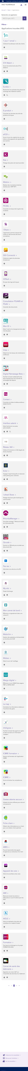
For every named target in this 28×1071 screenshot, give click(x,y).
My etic (6, 588)
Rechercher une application (9, 15)
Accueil (4, 10)
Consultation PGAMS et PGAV (13, 302)
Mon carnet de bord (11, 610)
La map (6, 704)
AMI (5, 893)
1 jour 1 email (9, 41)
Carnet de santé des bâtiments (11, 967)
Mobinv (6, 182)
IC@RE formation (10, 753)
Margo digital (9, 680)
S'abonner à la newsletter (12, 1055)
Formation (7, 942)
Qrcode (6, 542)
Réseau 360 (8, 447)
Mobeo (6, 658)
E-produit (7, 111)
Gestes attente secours (12, 799)
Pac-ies (6, 566)
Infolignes (7, 728)
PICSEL (6, 206)
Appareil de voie (10, 871)
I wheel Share (9, 495)
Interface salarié (10, 423)
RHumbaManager (10, 518)
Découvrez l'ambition (11, 1058)
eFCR (5, 134)
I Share (6, 230)
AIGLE (6, 918)
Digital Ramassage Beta (13, 374)
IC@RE (6, 777)
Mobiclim (7, 634)
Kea (5, 160)
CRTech (6, 279)
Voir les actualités (10, 1061)
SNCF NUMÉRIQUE (8, 5)
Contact (6, 399)
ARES (5, 847)
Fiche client (8, 823)
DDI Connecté (9, 255)
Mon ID (6, 326)
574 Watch (7, 63)
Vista (5, 350)
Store (9, 10)
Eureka (6, 87)
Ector (5, 471)
